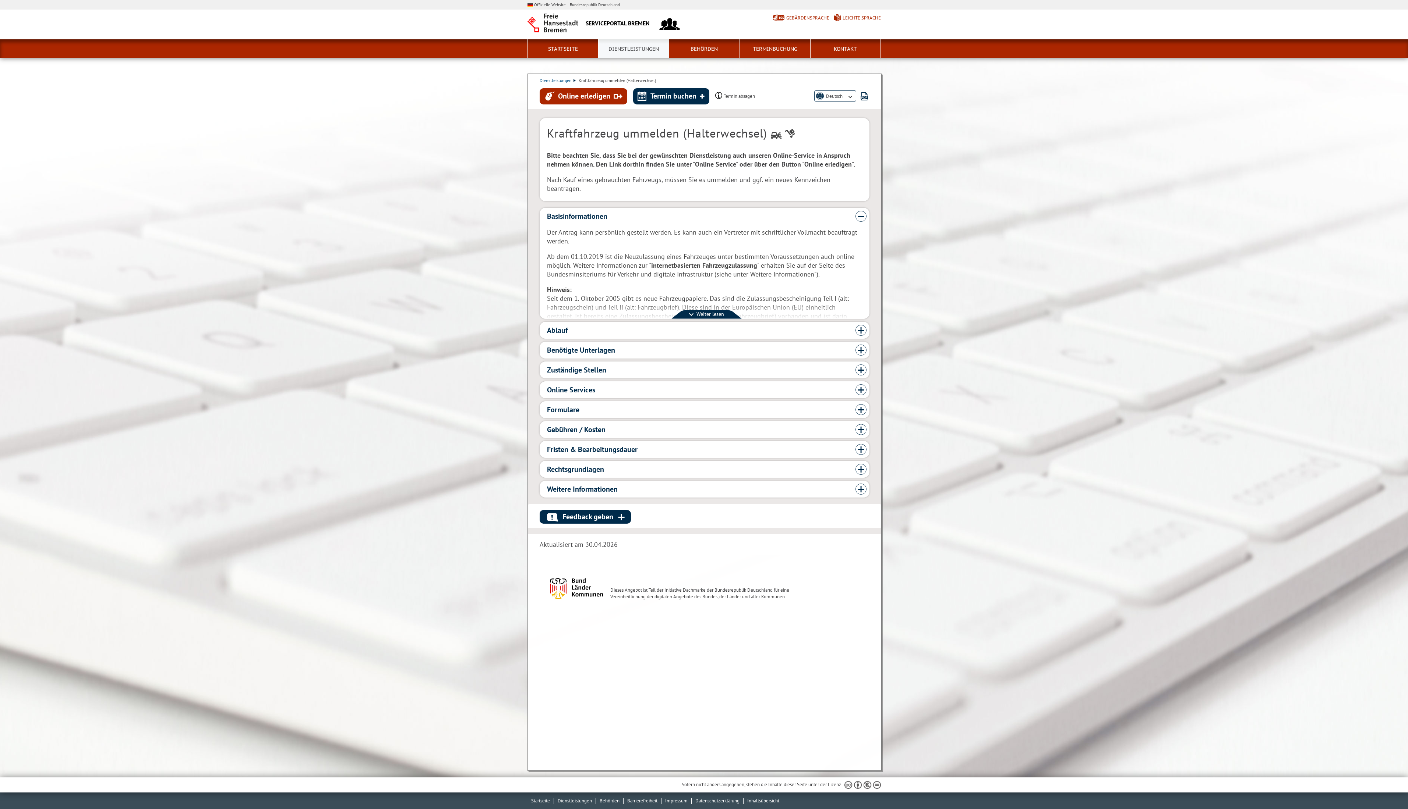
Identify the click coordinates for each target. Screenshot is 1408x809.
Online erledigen (584, 96)
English (833, 102)
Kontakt (845, 49)
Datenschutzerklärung (717, 801)
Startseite (563, 49)
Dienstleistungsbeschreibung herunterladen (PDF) (864, 96)
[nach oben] (1385, 786)
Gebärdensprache (807, 18)
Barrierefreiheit (642, 801)
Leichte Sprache (862, 18)
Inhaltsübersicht (763, 801)
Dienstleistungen (633, 49)
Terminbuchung (775, 49)
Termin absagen (739, 96)
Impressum (676, 801)
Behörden (704, 49)
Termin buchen (673, 96)
